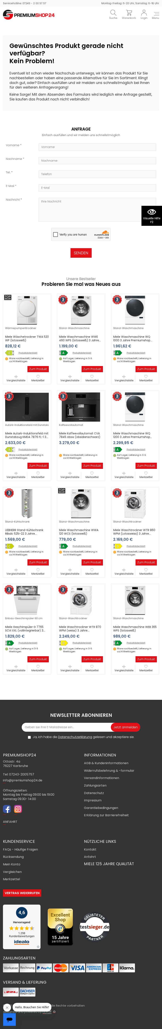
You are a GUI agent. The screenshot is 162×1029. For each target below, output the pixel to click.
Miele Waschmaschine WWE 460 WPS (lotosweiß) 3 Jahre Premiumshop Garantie (79, 340)
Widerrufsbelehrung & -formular (109, 770)
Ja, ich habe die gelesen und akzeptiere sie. (83, 737)
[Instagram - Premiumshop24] (18, 809)
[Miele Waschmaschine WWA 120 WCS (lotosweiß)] (81, 503)
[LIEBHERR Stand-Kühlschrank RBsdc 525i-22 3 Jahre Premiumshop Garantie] (27, 503)
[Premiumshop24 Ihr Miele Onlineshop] (29, 14)
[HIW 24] (47, 1012)
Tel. (8, 172)
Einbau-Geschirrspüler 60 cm (23, 618)
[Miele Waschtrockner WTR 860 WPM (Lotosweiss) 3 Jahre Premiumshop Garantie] (135, 503)
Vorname (12, 145)
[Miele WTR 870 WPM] (65, 643)
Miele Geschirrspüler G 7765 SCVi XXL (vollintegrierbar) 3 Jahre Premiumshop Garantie (25, 630)
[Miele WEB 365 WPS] (119, 643)
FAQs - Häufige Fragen (20, 849)
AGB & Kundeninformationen (106, 763)
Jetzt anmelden (125, 727)
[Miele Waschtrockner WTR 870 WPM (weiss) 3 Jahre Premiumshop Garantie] (81, 600)
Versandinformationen (101, 778)
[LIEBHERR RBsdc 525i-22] (11, 546)
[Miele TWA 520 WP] (11, 352)
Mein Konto (11, 864)
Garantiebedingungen (101, 808)
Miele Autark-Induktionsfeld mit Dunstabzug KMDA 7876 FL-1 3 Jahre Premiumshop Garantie (26, 436)
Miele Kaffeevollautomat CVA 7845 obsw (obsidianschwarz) (79, 435)
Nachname (14, 159)
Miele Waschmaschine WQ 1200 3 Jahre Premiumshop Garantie (131, 436)
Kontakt (90, 849)
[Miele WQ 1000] (119, 352)
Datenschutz (94, 793)
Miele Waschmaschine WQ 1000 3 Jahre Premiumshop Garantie (131, 340)
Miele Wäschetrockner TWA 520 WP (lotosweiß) (27, 338)
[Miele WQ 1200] (119, 449)
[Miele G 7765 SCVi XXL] (11, 643)
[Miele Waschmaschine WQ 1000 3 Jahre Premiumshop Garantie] (135, 310)
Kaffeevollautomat (71, 425)
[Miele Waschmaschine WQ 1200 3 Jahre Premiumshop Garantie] (135, 407)
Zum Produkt (38, 369)
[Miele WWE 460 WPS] (65, 352)
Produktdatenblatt (28, 353)
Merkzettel (37, 380)
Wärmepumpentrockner (20, 328)
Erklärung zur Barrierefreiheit (106, 815)
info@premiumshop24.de (22, 780)
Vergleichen (12, 872)
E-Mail (10, 186)
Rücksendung (13, 856)
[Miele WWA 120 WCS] (65, 546)
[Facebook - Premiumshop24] (7, 809)
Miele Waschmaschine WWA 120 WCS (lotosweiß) (78, 532)
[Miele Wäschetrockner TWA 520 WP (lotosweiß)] (27, 310)
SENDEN (81, 253)
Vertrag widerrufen (22, 893)
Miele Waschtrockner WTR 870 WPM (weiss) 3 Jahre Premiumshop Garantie (80, 630)
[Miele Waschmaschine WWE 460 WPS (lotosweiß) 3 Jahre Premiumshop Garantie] (81, 310)
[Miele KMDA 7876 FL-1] (11, 449)
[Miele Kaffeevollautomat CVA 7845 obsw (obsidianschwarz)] (81, 407)
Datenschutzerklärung (75, 737)
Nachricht (13, 200)
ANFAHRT (10, 821)
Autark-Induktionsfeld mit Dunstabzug (29, 425)
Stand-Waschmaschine (74, 328)
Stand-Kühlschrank (17, 521)
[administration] (54, 1012)
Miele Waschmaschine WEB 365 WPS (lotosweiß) (135, 628)
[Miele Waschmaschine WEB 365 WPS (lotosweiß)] (135, 600)
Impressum (93, 800)
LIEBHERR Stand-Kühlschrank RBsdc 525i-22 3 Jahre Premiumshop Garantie (24, 533)
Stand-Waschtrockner (127, 521)
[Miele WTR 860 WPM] (119, 546)
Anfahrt (90, 856)
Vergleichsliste (16, 380)
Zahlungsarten (95, 785)
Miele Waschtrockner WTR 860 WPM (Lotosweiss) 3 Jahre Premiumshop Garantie (134, 533)
